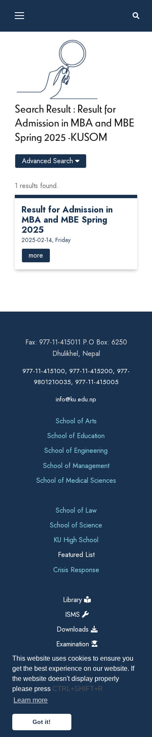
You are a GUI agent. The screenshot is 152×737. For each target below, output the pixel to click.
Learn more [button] (31, 700)
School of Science (76, 525)
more (36, 255)
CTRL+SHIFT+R (77, 688)
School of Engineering (76, 450)
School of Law (76, 510)
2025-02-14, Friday (46, 240)
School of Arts (76, 421)
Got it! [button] (42, 721)
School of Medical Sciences (76, 480)
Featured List (76, 554)
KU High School (76, 540)
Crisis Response (76, 570)
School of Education (76, 436)
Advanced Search (48, 161)
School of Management (76, 466)
